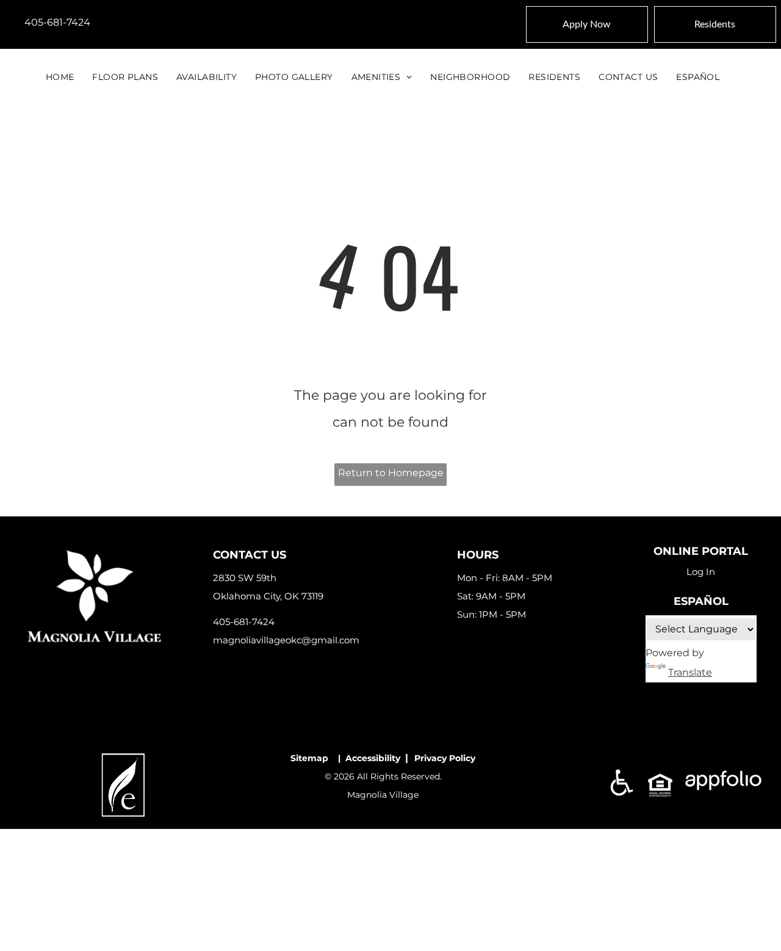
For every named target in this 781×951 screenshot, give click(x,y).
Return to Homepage (391, 473)
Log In (700, 571)
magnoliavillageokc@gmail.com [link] (286, 640)
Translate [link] (690, 672)
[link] (123, 758)
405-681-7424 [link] (57, 22)
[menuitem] (60, 77)
